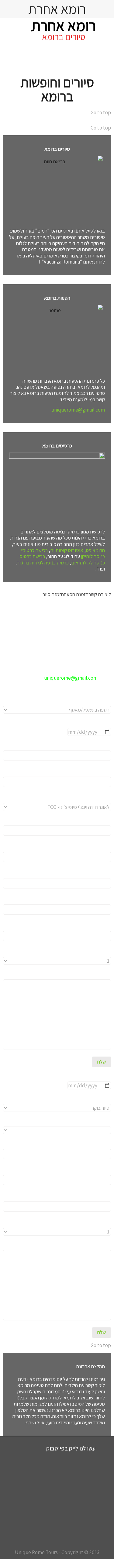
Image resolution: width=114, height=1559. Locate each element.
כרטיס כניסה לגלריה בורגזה (43, 562)
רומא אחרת (63, 25)
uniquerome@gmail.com (78, 409)
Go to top (101, 112)
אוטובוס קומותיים (66, 550)
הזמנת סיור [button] (53, 594)
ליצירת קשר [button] (99, 594)
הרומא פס (95, 550)
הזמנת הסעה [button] (76, 594)
